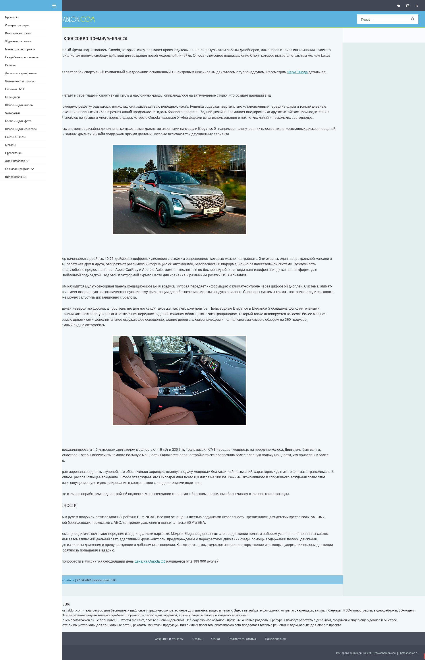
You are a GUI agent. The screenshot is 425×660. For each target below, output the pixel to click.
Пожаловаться (275, 638)
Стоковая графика (18, 169)
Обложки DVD (14, 89)
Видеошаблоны (15, 177)
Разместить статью (242, 638)
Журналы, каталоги (18, 41)
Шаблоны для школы (19, 105)
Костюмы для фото (18, 121)
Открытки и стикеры (169, 638)
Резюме (10, 65)
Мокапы (10, 145)
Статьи (197, 638)
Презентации (13, 153)
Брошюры (11, 17)
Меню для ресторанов (20, 49)
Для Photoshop (16, 161)
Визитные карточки (18, 33)
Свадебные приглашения (22, 57)
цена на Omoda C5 (150, 561)
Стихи (215, 638)
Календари (12, 97)
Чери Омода (297, 71)
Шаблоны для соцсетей (21, 129)
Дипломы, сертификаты (21, 73)
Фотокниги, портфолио (20, 81)
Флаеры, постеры (17, 25)
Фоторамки (12, 113)
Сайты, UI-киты (15, 137)
